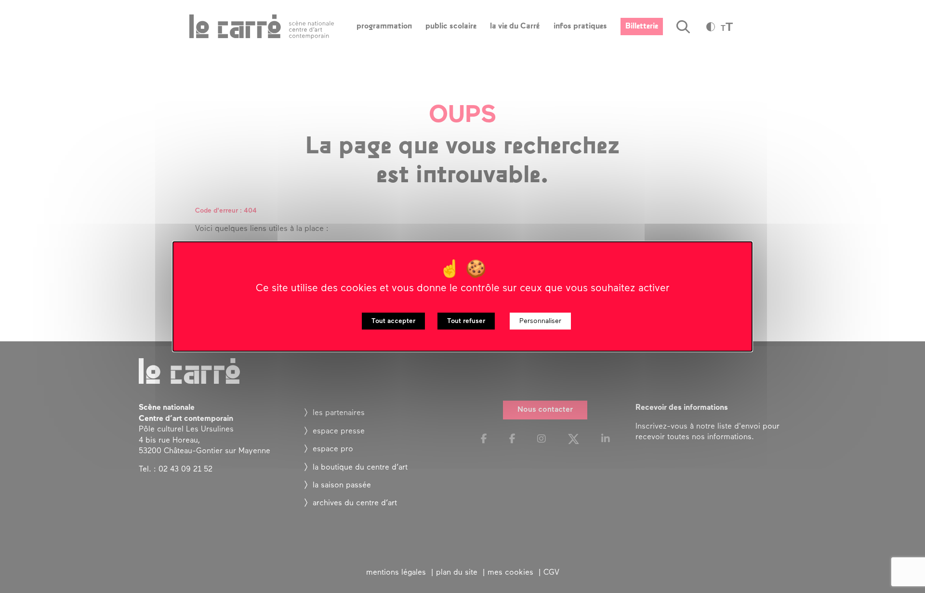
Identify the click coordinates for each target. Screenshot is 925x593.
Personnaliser (540, 321)
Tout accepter (393, 321)
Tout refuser (466, 321)
